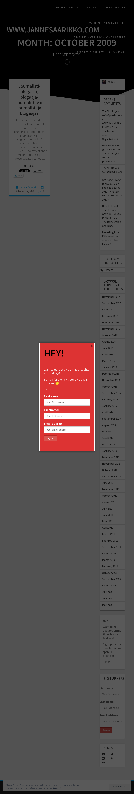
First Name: (51, 396)
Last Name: (51, 410)
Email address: (53, 423)
